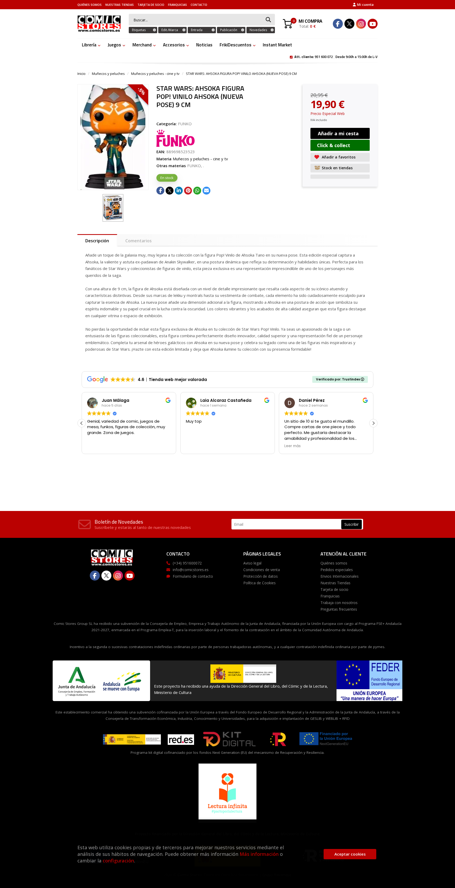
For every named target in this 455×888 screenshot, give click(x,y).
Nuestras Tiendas (119, 5)
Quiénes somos (89, 5)
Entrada (196, 30)
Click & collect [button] (333, 145)
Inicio (81, 73)
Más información (259, 854)
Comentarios (138, 241)
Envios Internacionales (339, 576)
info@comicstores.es (191, 569)
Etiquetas (139, 30)
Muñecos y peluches (108, 73)
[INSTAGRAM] (361, 24)
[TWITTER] (349, 24)
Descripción (97, 241)
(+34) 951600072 (187, 563)
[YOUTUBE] (373, 24)
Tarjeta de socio (150, 5)
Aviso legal (252, 563)
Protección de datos (260, 576)
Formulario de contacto (193, 576)
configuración (118, 860)
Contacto (199, 5)
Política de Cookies (259, 582)
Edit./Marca (169, 30)
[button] (373, 423)
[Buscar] (268, 20)
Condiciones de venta (261, 569)
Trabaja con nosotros (339, 602)
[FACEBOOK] (338, 24)
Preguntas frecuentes (338, 609)
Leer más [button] (292, 446)
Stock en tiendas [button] (337, 167)
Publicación (228, 30)
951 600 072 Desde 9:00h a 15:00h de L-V (336, 56)
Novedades (258, 30)
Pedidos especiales (336, 569)
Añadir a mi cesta (338, 133)
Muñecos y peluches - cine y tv (155, 73)
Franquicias (177, 5)
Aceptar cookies (350, 854)
